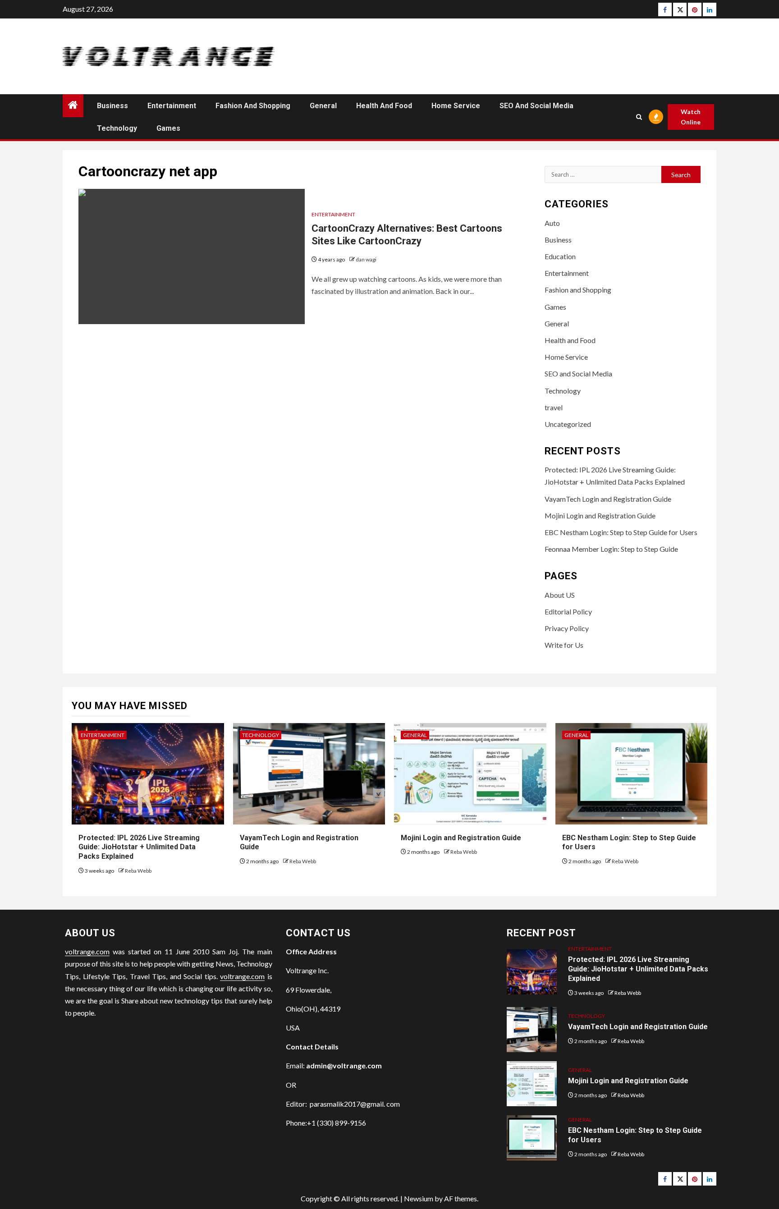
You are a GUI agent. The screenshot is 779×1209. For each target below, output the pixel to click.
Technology (117, 128)
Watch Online (691, 117)
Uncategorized (568, 424)
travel (554, 407)
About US (560, 595)
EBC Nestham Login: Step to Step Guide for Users (621, 532)
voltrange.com (87, 951)
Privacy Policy (567, 628)
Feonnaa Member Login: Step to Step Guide (611, 549)
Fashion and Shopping (252, 105)
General (323, 105)
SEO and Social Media (536, 105)
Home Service (455, 105)
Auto (552, 223)
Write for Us (564, 645)
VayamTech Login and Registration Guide (608, 499)
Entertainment (171, 105)
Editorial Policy (568, 611)
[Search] (638, 117)
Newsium (418, 1198)
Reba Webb (138, 870)
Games (168, 128)
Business (112, 105)
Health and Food (384, 105)
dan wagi (366, 259)
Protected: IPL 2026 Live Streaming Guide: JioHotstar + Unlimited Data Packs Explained (139, 847)
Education (560, 256)
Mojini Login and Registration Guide (600, 515)
